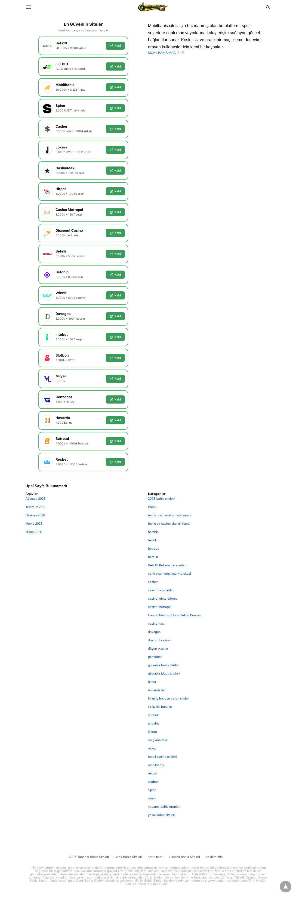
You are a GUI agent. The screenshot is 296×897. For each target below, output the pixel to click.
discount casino (159, 640)
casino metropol (159, 607)
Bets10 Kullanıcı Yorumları (167, 565)
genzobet (155, 657)
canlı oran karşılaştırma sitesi (169, 573)
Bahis (152, 507)
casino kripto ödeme (163, 598)
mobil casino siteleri (162, 756)
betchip (153, 532)
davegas (154, 632)
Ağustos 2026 (35, 498)
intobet (153, 715)
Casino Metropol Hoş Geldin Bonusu (174, 615)
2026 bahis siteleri (161, 498)
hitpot (152, 682)
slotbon (153, 781)
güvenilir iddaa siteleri (164, 673)
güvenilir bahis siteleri (163, 665)
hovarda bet (157, 690)
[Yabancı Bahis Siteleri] (153, 7)
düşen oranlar (158, 648)
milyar (152, 748)
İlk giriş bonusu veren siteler (168, 698)
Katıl (117, 45)
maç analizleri (158, 740)
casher (153, 582)
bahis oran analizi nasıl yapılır (169, 515)
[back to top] (285, 886)
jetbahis (153, 723)
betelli (152, 540)
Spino (152, 790)
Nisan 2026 (33, 532)
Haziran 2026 (35, 515)
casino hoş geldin (160, 590)
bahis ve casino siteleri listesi (169, 523)
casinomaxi (156, 623)
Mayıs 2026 (34, 523)
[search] (268, 7)
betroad (153, 548)
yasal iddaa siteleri (161, 815)
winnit (152, 798)
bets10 (153, 557)
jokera (152, 732)
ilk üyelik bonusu (160, 707)
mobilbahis (156, 765)
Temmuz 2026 (35, 507)
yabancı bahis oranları (164, 806)
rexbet (152, 773)
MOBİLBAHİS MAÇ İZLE (166, 53)
